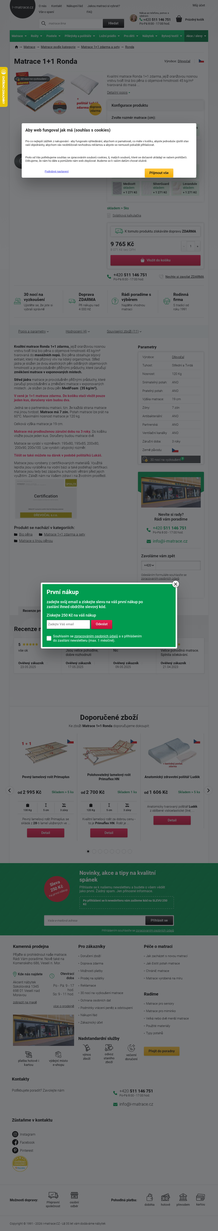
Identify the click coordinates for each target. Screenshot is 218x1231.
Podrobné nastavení (57, 171)
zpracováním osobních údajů (96, 636)
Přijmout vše (159, 173)
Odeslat (102, 624)
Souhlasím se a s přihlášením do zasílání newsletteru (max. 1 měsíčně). (97, 638)
